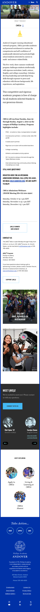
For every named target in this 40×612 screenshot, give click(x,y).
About (16, 21)
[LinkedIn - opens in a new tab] (20, 604)
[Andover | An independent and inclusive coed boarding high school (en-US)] (9, 2)
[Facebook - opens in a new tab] (20, 602)
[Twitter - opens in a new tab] (30, 602)
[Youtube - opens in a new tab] (9, 604)
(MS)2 (18, 25)
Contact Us (26, 587)
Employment (10, 587)
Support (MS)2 (11, 280)
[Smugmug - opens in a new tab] (30, 604)
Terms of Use (27, 594)
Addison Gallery (10, 594)
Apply (20, 531)
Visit (10, 531)
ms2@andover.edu (17, 181)
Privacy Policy (26, 590)
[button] (31, 2)
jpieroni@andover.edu (10, 271)
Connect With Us (12, 406)
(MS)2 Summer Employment (15, 228)
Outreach (23, 21)
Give (29, 531)
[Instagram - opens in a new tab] (9, 602)
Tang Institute (10, 590)
